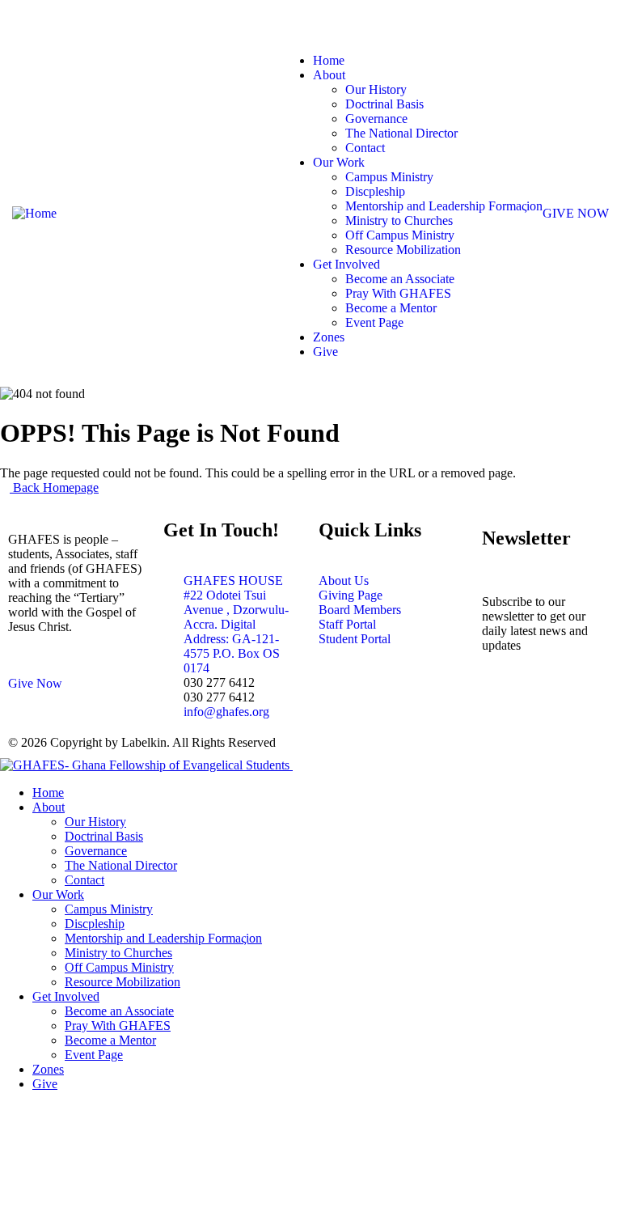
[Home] (34, 213)
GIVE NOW (576, 213)
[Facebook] (595, 20)
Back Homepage (54, 487)
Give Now (35, 683)
